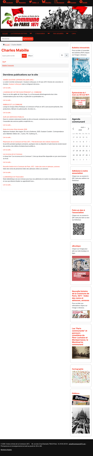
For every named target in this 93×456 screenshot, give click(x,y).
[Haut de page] (90, 453)
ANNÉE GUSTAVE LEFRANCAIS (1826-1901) (18, 80)
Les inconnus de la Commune (12, 154)
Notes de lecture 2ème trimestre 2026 (15, 129)
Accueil (5, 33)
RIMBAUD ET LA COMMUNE (12, 104)
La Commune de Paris (19, 33)
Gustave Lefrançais (15, 84)
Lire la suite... (7, 88)
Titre (3, 62)
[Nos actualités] (66, 33)
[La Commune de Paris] (29, 33)
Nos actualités (58, 33)
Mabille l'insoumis (8, 65)
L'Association (40, 33)
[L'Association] (47, 33)
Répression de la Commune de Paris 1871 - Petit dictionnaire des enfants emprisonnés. (31, 142)
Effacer (30, 56)
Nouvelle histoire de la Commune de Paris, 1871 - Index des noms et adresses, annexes (31, 166)
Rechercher (29, 39)
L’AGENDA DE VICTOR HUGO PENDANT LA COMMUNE (22, 92)
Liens (74, 33)
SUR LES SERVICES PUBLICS (13, 117)
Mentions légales (6, 450)
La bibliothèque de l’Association (13, 177)
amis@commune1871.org (77, 444)
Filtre (24, 56)
